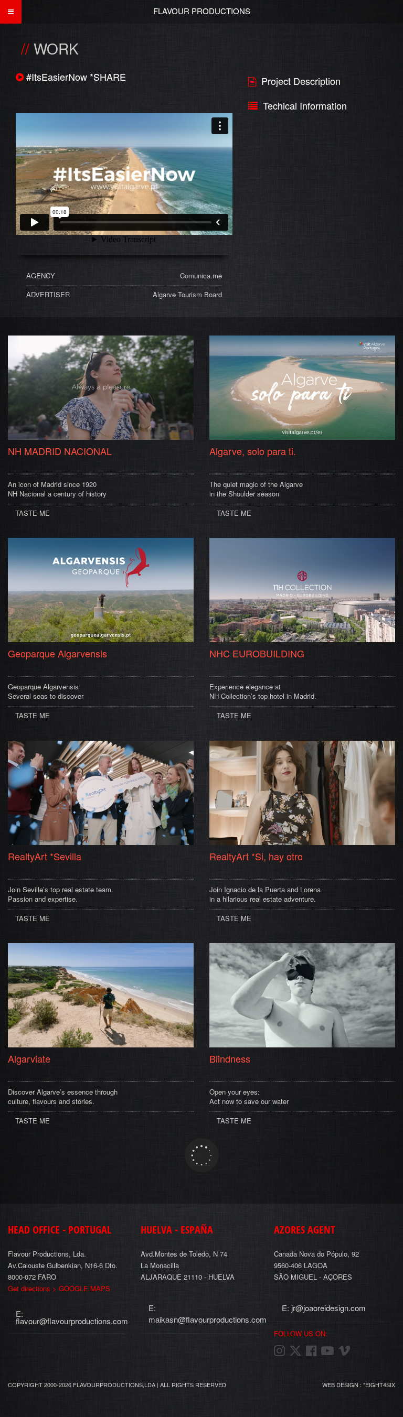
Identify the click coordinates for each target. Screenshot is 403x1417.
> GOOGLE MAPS (59, 1288)
